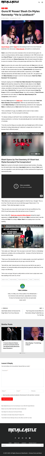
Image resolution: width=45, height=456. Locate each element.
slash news (36, 279)
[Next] (42, 339)
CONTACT (24, 443)
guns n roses (5, 279)
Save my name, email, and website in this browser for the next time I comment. (21, 395)
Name (4, 391)
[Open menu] (42, 2)
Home (10, 443)
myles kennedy (13, 279)
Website (33, 391)
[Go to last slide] (3, 339)
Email (18, 391)
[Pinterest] (26, 438)
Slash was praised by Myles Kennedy (21, 215)
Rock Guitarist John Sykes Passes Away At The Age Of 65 (12, 414)
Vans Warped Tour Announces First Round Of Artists (11, 411)
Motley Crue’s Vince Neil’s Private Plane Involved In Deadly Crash (13, 408)
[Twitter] (19, 438)
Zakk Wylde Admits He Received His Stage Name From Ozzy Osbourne (10, 311)
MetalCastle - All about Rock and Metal (31, 453)
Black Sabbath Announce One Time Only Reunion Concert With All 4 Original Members (17, 406)
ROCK (6, 8)
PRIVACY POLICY (32, 443)
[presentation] (11, 333)
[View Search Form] (39, 2)
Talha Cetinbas (6, 18)
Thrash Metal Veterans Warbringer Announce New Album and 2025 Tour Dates (16, 417)
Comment (5, 370)
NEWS (3, 8)
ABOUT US (16, 443)
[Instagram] (22, 438)
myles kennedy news (23, 279)
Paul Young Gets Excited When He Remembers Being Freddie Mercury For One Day (34, 312)
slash (30, 279)
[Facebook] (15, 438)
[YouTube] (29, 438)
